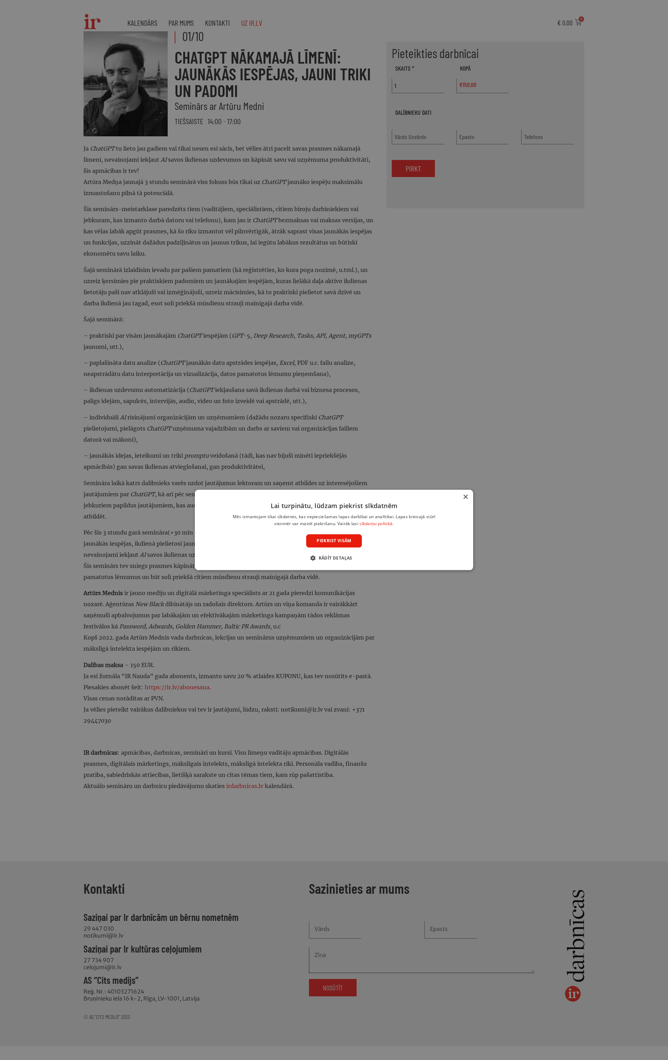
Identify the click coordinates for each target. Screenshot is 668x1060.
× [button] (465, 497)
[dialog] (334, 530)
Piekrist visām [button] (334, 541)
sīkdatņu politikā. (376, 524)
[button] (334, 558)
